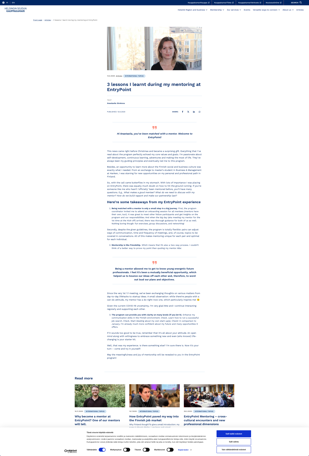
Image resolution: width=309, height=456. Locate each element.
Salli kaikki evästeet (234, 434)
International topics (134, 76)
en (13, 3)
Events (247, 10)
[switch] (126, 450)
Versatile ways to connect (265, 10)
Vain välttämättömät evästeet (234, 450)
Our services (233, 10)
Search (294, 3)
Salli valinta (234, 442)
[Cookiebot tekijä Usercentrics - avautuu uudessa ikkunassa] (70, 451)
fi (7, 3)
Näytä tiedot (183, 450)
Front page (37, 20)
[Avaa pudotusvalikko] (206, 10)
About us (287, 10)
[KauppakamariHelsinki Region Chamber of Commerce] (15, 10)
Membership (216, 10)
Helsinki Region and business (191, 10)
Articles (300, 10)
